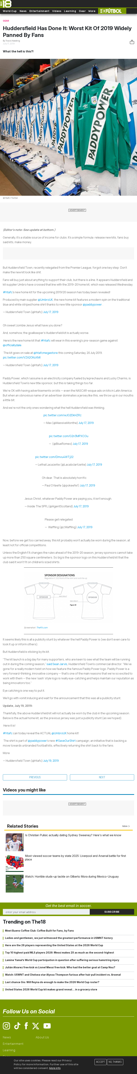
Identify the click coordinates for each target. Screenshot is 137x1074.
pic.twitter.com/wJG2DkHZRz (62, 415)
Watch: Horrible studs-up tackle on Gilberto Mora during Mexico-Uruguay (72, 876)
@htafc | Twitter (10, 197)
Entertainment (39, 11)
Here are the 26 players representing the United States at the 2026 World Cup (54, 945)
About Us (42, 1037)
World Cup (10, 11)
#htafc (7, 292)
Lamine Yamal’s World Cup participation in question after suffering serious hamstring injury (62, 960)
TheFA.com (41, 627)
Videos (56, 11)
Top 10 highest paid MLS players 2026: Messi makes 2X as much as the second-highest (59, 952)
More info (55, 1068)
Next (102, 777)
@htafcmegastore (46, 353)
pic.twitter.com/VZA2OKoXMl (21, 357)
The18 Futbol (112, 11)
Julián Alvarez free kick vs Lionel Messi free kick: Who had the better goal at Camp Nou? (60, 967)
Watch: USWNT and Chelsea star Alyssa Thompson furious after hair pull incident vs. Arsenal (63, 974)
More (91, 11)
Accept (100, 1061)
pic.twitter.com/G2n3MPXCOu (68, 436)
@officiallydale (12, 345)
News (23, 11)
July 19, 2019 (51, 761)
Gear (82, 11)
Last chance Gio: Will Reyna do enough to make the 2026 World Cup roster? (52, 982)
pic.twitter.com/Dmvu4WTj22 (54, 457)
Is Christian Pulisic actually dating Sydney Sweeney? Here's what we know (73, 835)
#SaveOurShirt (65, 741)
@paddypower (92, 304)
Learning (70, 11)
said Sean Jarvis (57, 664)
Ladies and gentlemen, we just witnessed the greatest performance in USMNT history (59, 938)
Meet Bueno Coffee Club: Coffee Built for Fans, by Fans (39, 930)
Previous (35, 777)
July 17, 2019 (50, 312)
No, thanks (115, 1061)
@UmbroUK (45, 300)
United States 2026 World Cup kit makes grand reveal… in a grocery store (51, 989)
